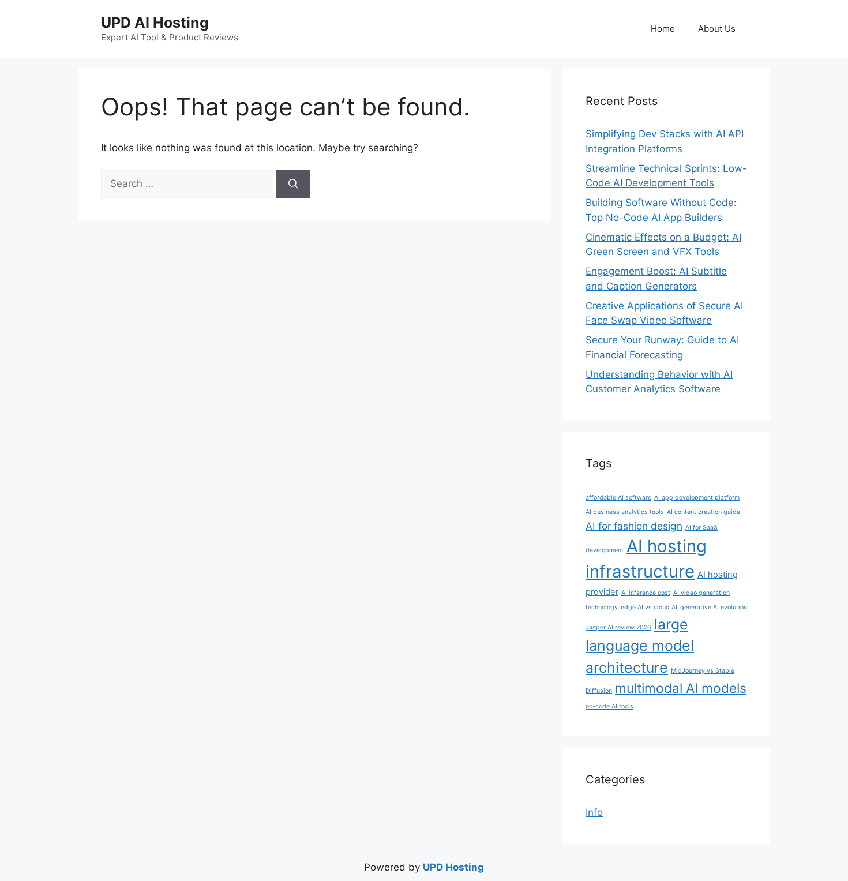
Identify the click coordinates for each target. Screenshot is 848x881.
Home (663, 28)
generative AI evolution (713, 607)
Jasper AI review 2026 (618, 627)
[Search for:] (188, 183)
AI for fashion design (634, 526)
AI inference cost (645, 593)
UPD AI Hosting (155, 22)
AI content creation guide (703, 512)
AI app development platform (697, 497)
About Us (717, 28)
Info (594, 812)
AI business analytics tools (625, 512)
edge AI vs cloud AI (649, 607)
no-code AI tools (609, 706)
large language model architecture (640, 646)
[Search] (293, 184)
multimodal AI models (680, 688)
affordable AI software (618, 497)
